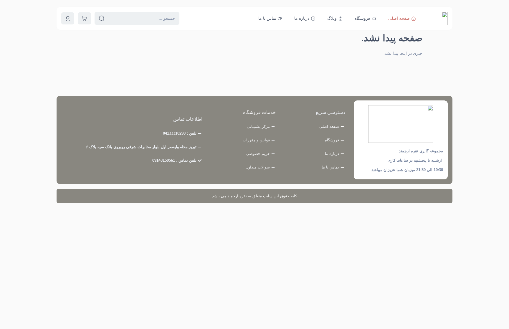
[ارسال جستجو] (102, 18)
